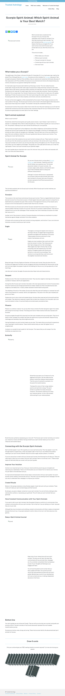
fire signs (47, 77)
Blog (57, 8)
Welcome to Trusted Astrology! (51, 5)
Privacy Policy (32, 693)
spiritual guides (47, 42)
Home (27, 5)
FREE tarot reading (35, 5)
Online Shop (51, 8)
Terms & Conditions (10, 693)
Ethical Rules (19, 693)
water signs (25, 77)
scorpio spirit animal (32, 24)
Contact (39, 693)
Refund (25, 693)
